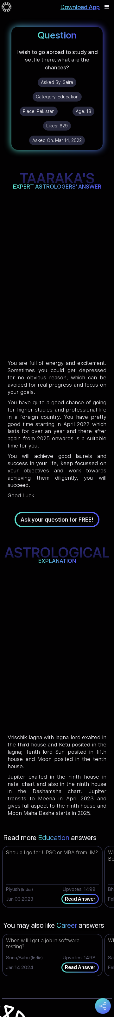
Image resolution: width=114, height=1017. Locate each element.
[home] (6, 7)
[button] (107, 7)
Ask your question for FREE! (57, 519)
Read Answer (80, 899)
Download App (80, 7)
